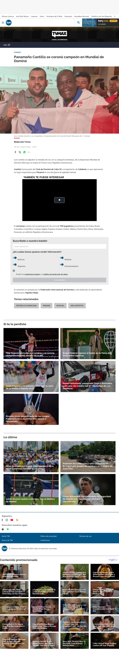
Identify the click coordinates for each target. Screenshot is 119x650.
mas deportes (77, 305)
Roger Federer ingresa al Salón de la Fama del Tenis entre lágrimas (87, 354)
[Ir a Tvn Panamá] (40, 23)
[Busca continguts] (78, 23)
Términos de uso (85, 536)
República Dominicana (26, 305)
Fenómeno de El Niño (54, 16)
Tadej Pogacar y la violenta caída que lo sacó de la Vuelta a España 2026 (29, 387)
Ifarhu (42, 16)
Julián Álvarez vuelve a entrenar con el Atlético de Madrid (30, 500)
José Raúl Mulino (22, 16)
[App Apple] (3, 529)
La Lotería (102, 24)
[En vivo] (99, 20)
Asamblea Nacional (81, 16)
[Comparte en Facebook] (15, 152)
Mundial (60, 305)
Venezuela (68, 16)
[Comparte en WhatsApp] (24, 152)
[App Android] (8, 529)
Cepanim (34, 16)
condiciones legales (32, 274)
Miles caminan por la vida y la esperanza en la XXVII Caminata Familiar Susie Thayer (30, 467)
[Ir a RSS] (18, 520)
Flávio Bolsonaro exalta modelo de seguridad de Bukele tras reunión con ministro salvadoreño (87, 499)
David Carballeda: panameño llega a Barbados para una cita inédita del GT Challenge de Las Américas (87, 386)
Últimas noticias (8, 16)
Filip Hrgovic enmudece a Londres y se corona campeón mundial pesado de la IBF (30, 354)
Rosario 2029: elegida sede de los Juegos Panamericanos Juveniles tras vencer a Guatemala (27, 419)
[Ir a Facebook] (3, 520)
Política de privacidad (48, 536)
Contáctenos (45, 540)
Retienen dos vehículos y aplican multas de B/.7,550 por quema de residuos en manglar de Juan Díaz (88, 466)
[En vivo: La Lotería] (89, 23)
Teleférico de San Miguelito (101, 16)
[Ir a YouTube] (12, 520)
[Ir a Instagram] (7, 520)
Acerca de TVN (7, 540)
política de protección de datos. (56, 274)
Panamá (46, 305)
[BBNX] (4, 548)
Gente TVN (6, 536)
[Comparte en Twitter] (20, 152)
